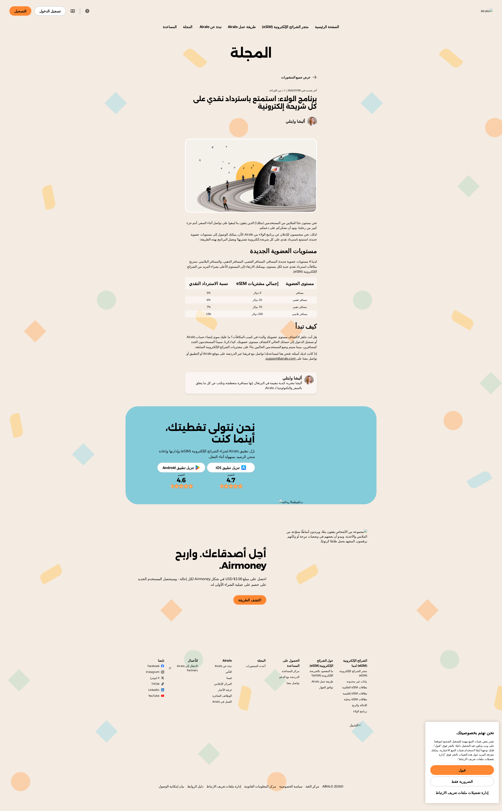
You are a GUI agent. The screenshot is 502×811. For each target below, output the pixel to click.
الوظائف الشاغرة (222, 696)
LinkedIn (153, 690)
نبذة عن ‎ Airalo (210, 26)
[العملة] (72, 11)
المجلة (187, 26)
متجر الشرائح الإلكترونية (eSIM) (285, 26)
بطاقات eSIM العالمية (354, 687)
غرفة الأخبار (225, 690)
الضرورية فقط (462, 781)
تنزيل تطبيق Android (178, 467)
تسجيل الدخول (50, 11)
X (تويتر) (154, 678)
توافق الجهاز (326, 687)
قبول (462, 770)
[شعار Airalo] (481, 11)
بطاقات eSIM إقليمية (355, 693)
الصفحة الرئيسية (327, 26)
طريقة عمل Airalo (242, 26)
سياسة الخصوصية (290, 786)
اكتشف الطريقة (249, 600)
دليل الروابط (195, 786)
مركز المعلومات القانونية (260, 786)
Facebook (153, 666)
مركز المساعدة (290, 671)
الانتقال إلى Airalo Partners (187, 668)
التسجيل (20, 11)
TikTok (155, 684)
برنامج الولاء (360, 711)
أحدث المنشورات (256, 666)
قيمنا (229, 678)
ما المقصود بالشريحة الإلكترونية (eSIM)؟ (321, 673)
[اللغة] (87, 11)
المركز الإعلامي (223, 684)
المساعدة (170, 26)
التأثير (229, 672)
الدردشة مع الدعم (289, 677)
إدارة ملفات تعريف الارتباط (223, 786)
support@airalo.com (281, 358)
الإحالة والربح (359, 705)
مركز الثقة (312, 786)
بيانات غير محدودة (357, 681)
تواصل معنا (293, 683)
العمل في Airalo (222, 701)
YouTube (153, 696)
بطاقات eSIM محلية (355, 699)
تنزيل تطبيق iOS (227, 467)
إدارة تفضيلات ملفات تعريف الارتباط (462, 792)
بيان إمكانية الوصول (171, 786)
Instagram (152, 672)
